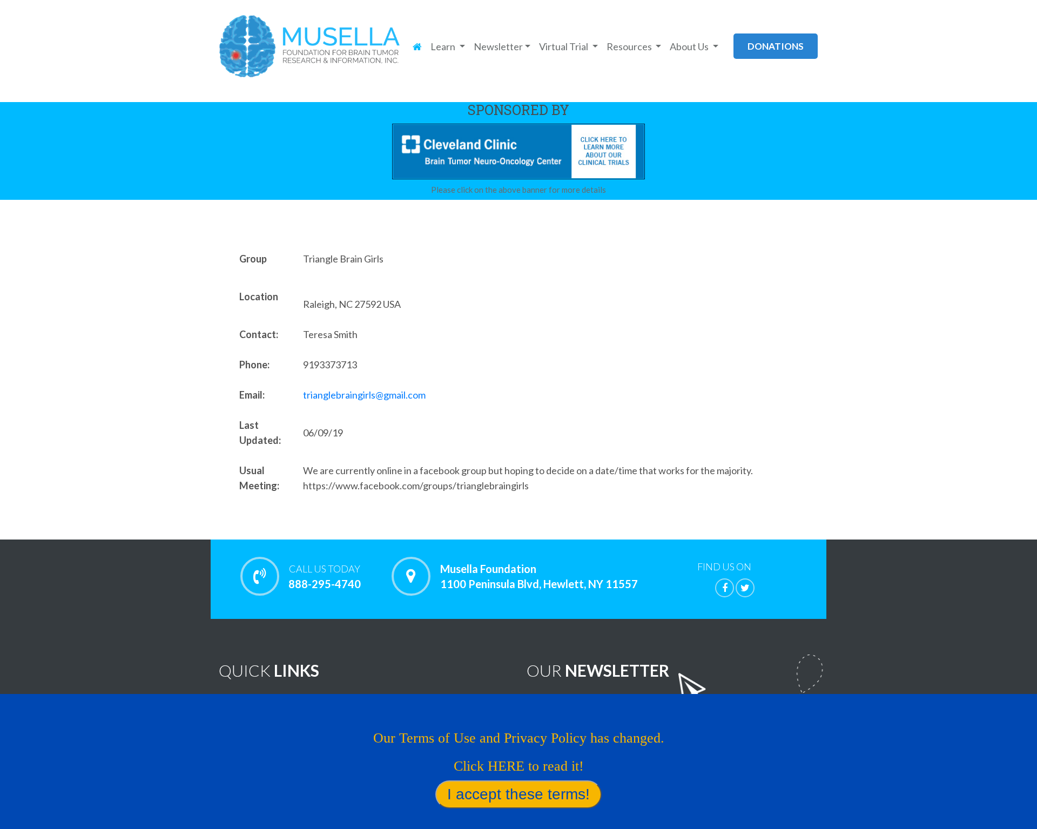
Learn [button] (443, 46)
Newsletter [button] (498, 46)
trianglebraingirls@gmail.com (364, 395)
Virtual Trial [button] (564, 46)
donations (776, 46)
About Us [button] (690, 46)
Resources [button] (630, 46)
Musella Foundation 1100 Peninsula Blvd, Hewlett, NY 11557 (539, 576)
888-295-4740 (324, 576)
